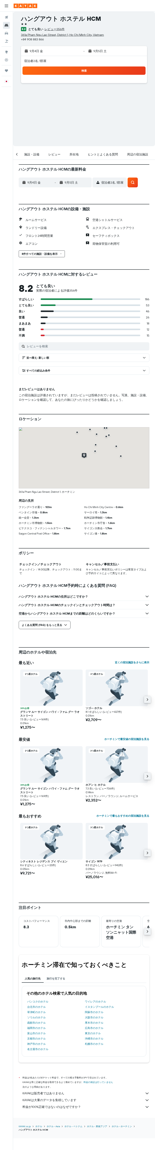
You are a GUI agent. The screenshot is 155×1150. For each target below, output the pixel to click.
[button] (6, 6)
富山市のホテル (36, 1033)
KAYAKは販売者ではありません (43, 1093)
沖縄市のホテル (94, 1038)
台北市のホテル (36, 1007)
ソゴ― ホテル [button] (94, 708)
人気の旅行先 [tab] (33, 978)
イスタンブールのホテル (99, 1007)
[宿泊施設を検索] (6, 25)
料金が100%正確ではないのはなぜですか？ (51, 1107)
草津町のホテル (36, 1012)
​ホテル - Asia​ (53, 1126)
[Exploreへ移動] (6, 52)
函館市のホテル (36, 1022)
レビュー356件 (54, 29)
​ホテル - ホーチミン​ (122, 1126)
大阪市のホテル (94, 1017)
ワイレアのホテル (95, 1001)
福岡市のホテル (36, 1028)
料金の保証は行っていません (98, 1082)
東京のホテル (93, 1033)
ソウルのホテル (36, 1017)
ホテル (38, 1126)
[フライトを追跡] (6, 60)
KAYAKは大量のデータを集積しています (49, 1100)
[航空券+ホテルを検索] (6, 41)
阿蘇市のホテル (94, 1012)
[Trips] (6, 70)
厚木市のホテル (94, 1022)
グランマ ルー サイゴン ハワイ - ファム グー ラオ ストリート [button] (50, 713)
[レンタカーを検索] (6, 33)
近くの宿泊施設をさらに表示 (132, 662)
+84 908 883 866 (32, 39)
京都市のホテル (36, 1038)
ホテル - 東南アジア (97, 1126)
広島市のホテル (94, 1028)
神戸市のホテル (36, 1044)
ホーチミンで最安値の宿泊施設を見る (126, 739)
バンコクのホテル (37, 1001)
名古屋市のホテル (37, 1049)
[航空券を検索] (6, 17)
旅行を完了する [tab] (56, 978)
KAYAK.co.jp (25, 1126)
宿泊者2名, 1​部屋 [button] (35, 61)
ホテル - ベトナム (73, 1126)
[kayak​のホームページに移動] (25, 6)
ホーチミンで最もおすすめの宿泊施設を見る (122, 815)
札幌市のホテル (94, 1044)
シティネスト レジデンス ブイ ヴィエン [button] (43, 861)
